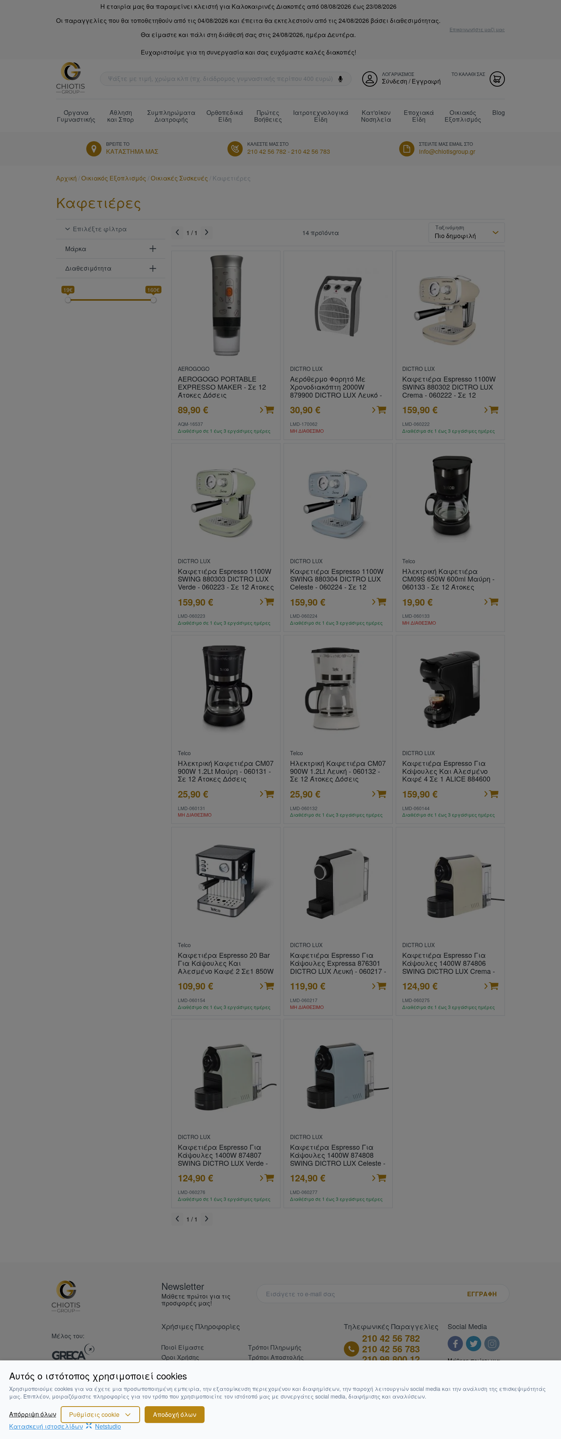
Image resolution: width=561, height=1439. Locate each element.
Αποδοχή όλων (174, 1414)
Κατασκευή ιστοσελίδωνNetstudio (65, 1426)
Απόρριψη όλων (32, 1414)
